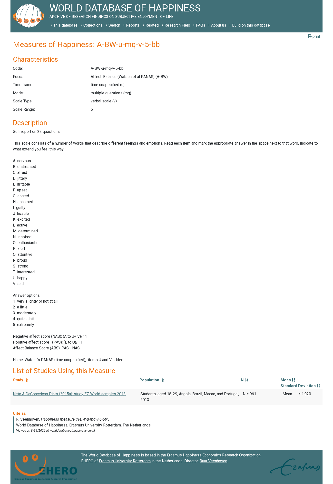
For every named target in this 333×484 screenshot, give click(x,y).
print (316, 36)
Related (152, 25)
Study (18, 380)
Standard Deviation (299, 386)
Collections (93, 25)
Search (114, 25)
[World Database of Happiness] (29, 16)
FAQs (200, 25)
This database (65, 25)
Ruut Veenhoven (213, 461)
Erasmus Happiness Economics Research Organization (214, 455)
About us (218, 25)
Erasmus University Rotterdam (125, 461)
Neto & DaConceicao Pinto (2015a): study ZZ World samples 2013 (69, 394)
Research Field (177, 25)
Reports (133, 25)
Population (149, 380)
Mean (286, 380)
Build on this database (251, 25)
